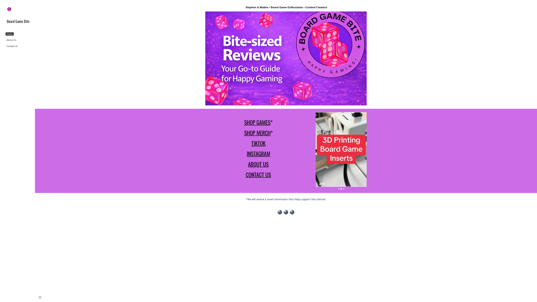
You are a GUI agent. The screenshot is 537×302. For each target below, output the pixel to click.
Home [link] (9, 34)
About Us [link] (11, 40)
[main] (286, 7)
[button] (533, 4)
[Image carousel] (341, 151)
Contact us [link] (12, 46)
